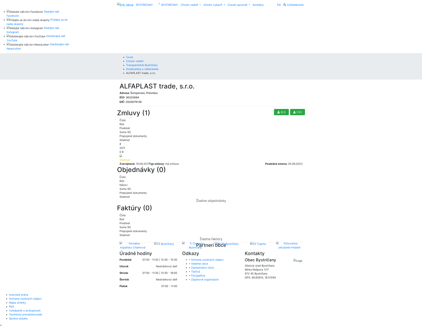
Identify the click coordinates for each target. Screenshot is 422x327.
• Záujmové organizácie (204, 279)
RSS (11, 306)
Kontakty (258, 4)
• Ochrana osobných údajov (206, 259)
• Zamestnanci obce (201, 267)
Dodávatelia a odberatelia (142, 69)
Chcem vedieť (134, 61)
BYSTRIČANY (144, 4)
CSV (299, 112)
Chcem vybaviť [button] (213, 4)
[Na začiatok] (1, 325)
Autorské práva (18, 294)
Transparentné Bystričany (142, 65)
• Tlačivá (194, 271)
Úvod (129, 57)
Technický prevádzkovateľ (25, 314)
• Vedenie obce (198, 263)
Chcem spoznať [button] (238, 4)
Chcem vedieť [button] (190, 4)
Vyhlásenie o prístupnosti (25, 310)
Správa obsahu (18, 318)
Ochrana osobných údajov (25, 298)
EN (279, 4)
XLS (283, 112)
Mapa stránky (17, 302)
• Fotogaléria (197, 275)
